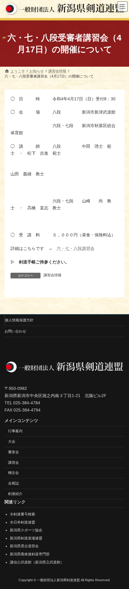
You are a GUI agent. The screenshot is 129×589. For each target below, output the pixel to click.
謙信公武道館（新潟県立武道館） (37, 562)
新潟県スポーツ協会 (26, 530)
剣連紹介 (15, 494)
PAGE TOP (119, 564)
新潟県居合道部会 (24, 546)
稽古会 (13, 473)
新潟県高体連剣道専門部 (30, 554)
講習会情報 (53, 275)
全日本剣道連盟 (22, 522)
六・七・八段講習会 (75, 248)
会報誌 (13, 483)
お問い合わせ (15, 331)
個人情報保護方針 (19, 320)
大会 (11, 441)
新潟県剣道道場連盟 (26, 538)
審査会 (13, 452)
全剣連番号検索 (22, 514)
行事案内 (15, 431)
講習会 (13, 462)
